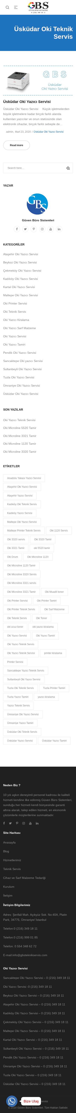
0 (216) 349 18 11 (26, 928)
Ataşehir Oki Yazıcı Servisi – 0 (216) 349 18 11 (34, 1004)
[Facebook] (17, 229)
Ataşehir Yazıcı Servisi (20, 495)
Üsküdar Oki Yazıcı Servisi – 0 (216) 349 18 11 (34, 1084)
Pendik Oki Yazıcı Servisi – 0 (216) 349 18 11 (33, 1057)
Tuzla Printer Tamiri (54, 688)
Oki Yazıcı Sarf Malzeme (19, 328)
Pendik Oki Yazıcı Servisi (19, 352)
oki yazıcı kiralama (43, 626)
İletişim (7, 895)
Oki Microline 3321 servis (21, 583)
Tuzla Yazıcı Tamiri (17, 696)
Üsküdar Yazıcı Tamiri (54, 740)
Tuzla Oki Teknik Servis (20, 688)
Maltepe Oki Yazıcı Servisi (20, 295)
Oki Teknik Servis (14, 311)
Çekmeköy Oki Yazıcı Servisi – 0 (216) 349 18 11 (35, 1022)
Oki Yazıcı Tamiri (14, 344)
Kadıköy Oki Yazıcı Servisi (20, 278)
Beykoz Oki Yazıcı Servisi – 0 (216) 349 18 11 (33, 995)
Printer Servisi (15, 662)
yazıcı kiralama (46, 696)
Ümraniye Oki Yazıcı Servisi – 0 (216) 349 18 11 (35, 1066)
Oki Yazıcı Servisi (14, 336)
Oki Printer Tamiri (47, 600)
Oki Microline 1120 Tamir (19, 443)
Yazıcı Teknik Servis (18, 705)
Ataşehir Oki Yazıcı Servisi (20, 254)
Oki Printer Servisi (15, 303)
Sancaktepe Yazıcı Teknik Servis (25, 670)
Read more (16, 145)
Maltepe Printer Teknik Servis (24, 530)
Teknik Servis (12, 869)
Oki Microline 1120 (38, 556)
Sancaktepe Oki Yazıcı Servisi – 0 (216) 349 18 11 (36, 978)
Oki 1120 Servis (59, 530)
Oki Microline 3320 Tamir (19, 451)
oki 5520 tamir (42, 548)
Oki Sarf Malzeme (54, 609)
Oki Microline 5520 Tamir (19, 428)
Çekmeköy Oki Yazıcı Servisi (22, 270)
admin (8, 131)
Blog (6, 851)
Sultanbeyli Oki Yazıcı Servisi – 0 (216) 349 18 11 (36, 1048)
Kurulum (8, 886)
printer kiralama (53, 653)
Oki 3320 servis (16, 539)
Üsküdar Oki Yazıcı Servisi (27, 102)
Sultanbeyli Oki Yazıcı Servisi (22, 369)
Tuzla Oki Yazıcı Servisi (18, 377)
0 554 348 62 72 (26, 946)
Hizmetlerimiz (12, 860)
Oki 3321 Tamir (15, 548)
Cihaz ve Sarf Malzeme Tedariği (24, 877)
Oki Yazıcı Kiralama (16, 320)
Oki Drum (12, 556)
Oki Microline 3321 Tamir (19, 436)
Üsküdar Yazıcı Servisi (20, 740)
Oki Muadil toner (54, 591)
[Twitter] (25, 229)
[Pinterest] (34, 229)
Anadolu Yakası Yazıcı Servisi (24, 478)
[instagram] (42, 229)
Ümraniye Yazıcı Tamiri (20, 723)
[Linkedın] (59, 229)
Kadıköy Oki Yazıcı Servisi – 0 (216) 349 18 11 (34, 1013)
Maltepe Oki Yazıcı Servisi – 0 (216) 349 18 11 (34, 1031)
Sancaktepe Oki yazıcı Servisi (23, 361)
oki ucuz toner (15, 626)
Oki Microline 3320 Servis (22, 574)
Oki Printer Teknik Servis (21, 609)
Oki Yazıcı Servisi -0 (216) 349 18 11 (27, 986)
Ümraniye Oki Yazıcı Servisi (21, 385)
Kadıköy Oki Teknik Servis (22, 504)
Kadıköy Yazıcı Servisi (19, 513)
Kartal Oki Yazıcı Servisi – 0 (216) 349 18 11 (32, 1039)
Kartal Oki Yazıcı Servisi (19, 287)
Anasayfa (9, 842)
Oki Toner (41, 618)
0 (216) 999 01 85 (26, 937)
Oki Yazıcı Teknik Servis (20, 644)
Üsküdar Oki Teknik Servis (22, 731)
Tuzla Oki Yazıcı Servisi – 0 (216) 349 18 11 (32, 1075)
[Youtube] (51, 229)
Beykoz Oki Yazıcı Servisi (20, 262)
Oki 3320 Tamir (43, 539)
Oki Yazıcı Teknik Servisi (19, 420)
